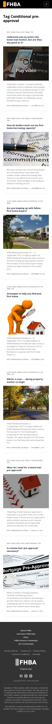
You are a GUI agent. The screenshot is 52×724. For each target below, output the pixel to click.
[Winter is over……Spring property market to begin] (26, 403)
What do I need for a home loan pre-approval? (24, 469)
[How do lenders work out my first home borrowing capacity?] (26, 149)
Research (39, 118)
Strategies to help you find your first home (24, 295)
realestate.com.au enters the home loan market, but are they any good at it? (24, 39)
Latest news (25, 32)
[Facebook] (21, 675)
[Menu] (46, 4)
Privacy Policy (39, 651)
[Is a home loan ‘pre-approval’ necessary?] (26, 572)
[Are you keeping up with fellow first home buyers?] (26, 232)
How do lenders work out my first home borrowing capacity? (25, 126)
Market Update (23, 201)
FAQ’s (25, 637)
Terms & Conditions (21, 654)
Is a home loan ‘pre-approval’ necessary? (22, 549)
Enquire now (26, 669)
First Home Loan (13, 32)
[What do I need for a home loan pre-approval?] (26, 491)
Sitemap (36, 654)
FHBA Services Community (26, 640)
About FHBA (26, 630)
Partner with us (11, 651)
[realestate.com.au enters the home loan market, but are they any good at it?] (26, 63)
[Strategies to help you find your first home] (26, 317)
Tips (31, 32)
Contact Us (26, 651)
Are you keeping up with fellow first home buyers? (24, 209)
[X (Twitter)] (25, 675)
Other (32, 118)
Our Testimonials (26, 644)
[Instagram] (30, 675)
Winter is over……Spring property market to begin (25, 380)
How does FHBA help (26, 634)
